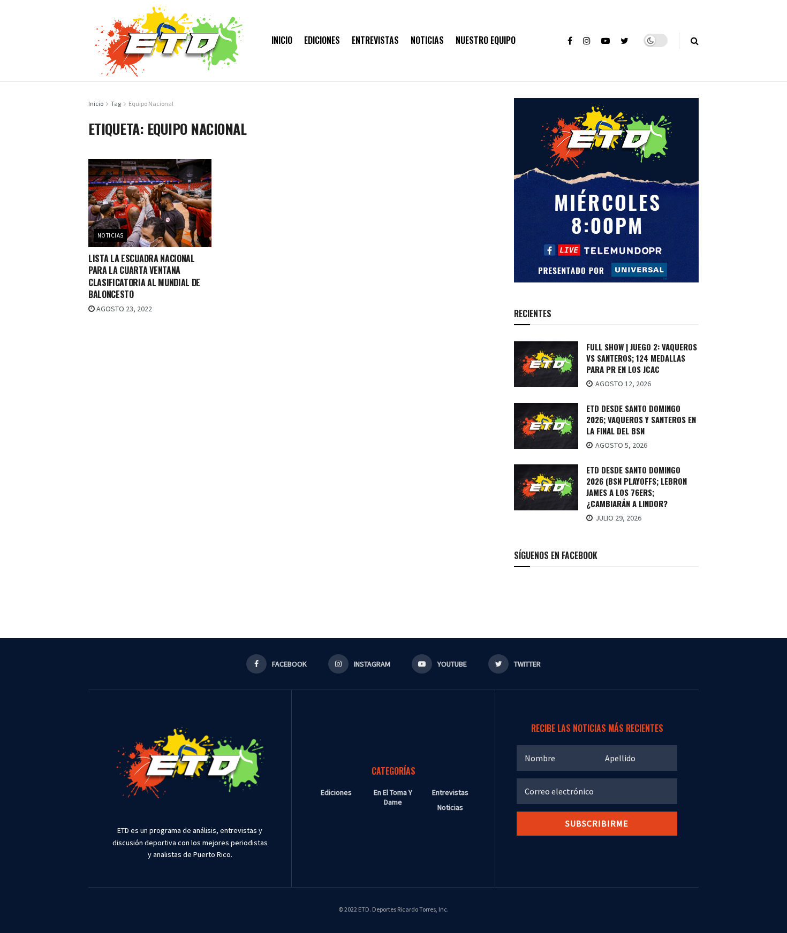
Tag (116, 104)
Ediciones (322, 40)
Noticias (427, 40)
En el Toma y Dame (393, 797)
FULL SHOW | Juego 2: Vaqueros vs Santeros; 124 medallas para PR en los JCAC (641, 358)
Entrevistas (375, 40)
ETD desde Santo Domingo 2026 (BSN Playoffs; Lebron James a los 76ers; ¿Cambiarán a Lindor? (636, 486)
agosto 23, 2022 (123, 308)
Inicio (281, 40)
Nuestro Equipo (486, 40)
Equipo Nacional (150, 104)
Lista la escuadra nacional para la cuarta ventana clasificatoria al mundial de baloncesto (144, 276)
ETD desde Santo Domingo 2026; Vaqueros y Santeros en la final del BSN (641, 419)
